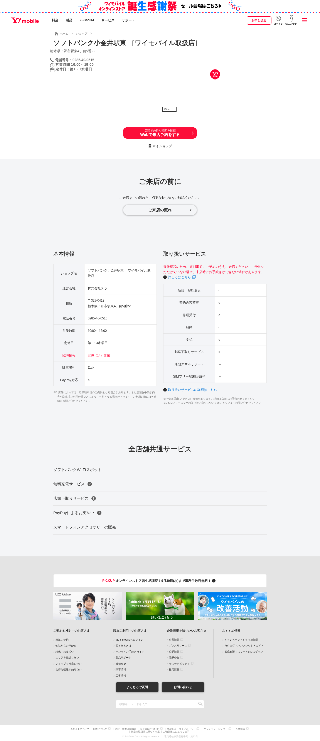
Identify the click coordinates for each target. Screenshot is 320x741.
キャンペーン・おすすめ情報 (241, 639)
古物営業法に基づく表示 (176, 732)
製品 (69, 20)
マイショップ (162, 146)
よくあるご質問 (137, 687)
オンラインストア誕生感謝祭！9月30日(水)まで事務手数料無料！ (157, 580)
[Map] (215, 81)
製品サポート (123, 657)
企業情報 (174, 639)
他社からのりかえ (66, 645)
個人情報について (149, 729)
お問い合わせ (183, 687)
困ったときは (123, 645)
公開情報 (174, 651)
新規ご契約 (62, 639)
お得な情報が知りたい (69, 669)
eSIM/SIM (87, 20)
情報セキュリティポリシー (181, 729)
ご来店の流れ (160, 210)
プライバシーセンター (215, 729)
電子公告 (174, 657)
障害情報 (121, 669)
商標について (100, 729)
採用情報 (174, 669)
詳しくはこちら (179, 277)
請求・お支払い (65, 651)
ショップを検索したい (69, 663)
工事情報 (121, 675)
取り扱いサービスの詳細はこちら (192, 390)
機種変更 (121, 663)
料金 (55, 20)
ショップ (81, 33)
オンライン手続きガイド (130, 651)
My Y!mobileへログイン (129, 639)
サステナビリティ (179, 663)
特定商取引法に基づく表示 (145, 732)
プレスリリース (178, 645)
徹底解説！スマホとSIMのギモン (243, 651)
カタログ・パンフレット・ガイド (244, 645)
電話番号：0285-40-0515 (74, 60)
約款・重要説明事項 (125, 729)
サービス (108, 20)
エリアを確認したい (67, 657)
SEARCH (200, 704)
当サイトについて (79, 729)
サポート (128, 20)
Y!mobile (25, 20)
